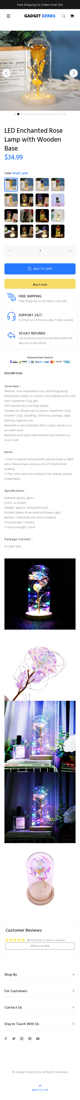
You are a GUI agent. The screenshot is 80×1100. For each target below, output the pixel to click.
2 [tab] (18, 114)
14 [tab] (55, 114)
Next (73, 73)
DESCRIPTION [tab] (13, 373)
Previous (6, 73)
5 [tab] (27, 114)
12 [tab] (49, 114)
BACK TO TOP (40, 1090)
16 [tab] (62, 114)
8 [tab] (37, 114)
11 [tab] (46, 114)
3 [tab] (21, 114)
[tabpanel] (40, 71)
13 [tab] (52, 114)
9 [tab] (40, 114)
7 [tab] (34, 114)
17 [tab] (65, 114)
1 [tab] (15, 114)
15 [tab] (59, 114)
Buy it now (40, 284)
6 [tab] (31, 114)
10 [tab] (43, 114)
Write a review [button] (40, 946)
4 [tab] (24, 114)
